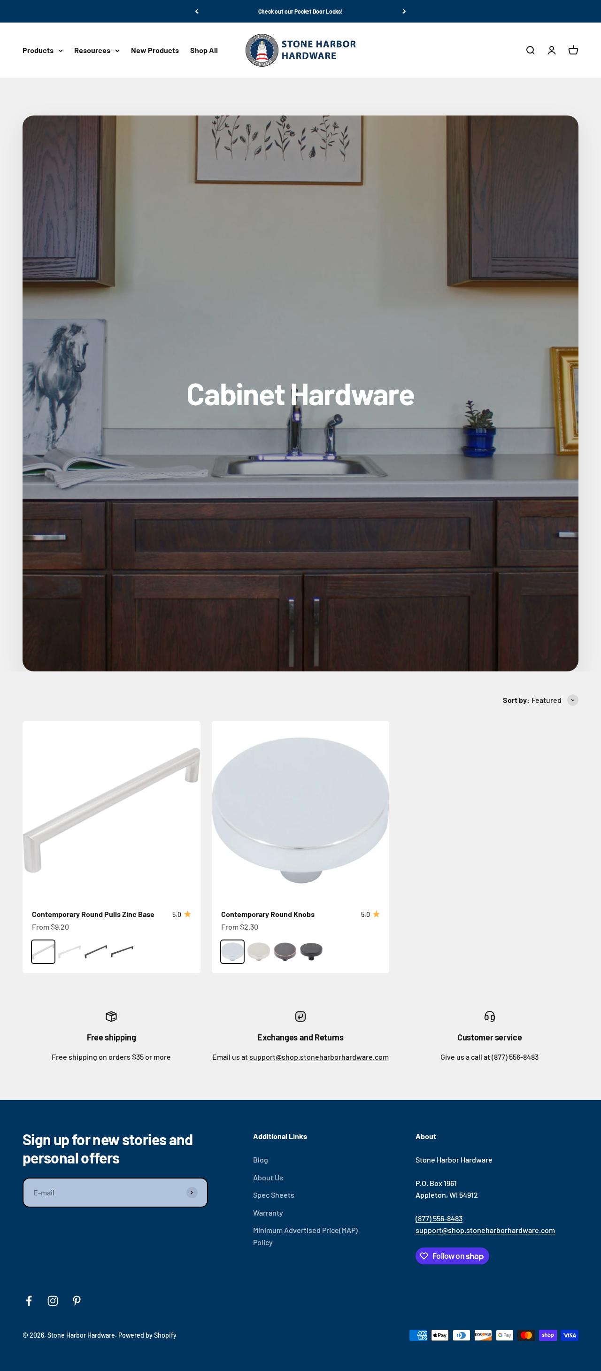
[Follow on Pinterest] (76, 1300)
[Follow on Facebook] (29, 1300)
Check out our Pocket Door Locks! (300, 11)
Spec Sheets (273, 1194)
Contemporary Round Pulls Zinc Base (93, 913)
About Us (268, 1177)
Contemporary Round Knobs (268, 913)
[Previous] (196, 11)
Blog (260, 1159)
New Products (155, 50)
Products (38, 50)
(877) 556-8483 (439, 1218)
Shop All (204, 50)
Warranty (268, 1212)
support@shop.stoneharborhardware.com (319, 1056)
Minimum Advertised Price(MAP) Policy (305, 1236)
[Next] (404, 11)
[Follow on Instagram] (52, 1300)
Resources (92, 50)
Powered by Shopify (147, 1335)
